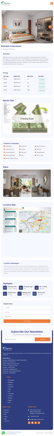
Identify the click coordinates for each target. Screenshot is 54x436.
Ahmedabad (11, 380)
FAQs (5, 414)
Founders (6, 412)
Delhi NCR (10, 386)
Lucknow (10, 395)
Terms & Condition (49, 432)
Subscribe (42, 339)
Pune (9, 402)
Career (5, 416)
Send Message (27, 321)
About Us (6, 410)
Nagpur (10, 400)
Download (41, 79)
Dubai (9, 389)
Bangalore (10, 382)
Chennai (10, 384)
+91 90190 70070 (34, 416)
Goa (9, 391)
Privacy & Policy (40, 432)
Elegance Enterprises (16, 432)
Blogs (5, 418)
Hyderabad (11, 393)
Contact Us (7, 421)
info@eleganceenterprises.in (37, 419)
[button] (52, 3)
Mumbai (10, 398)
